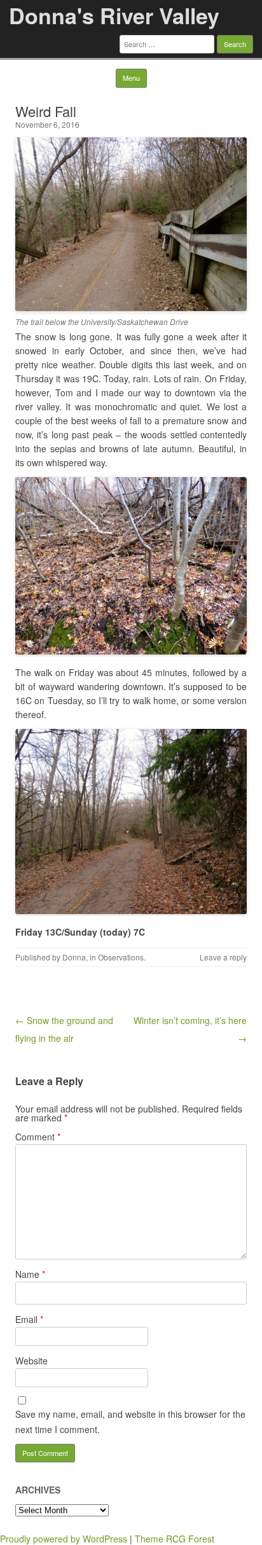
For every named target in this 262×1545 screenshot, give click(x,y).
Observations (121, 957)
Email (29, 1319)
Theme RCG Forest (174, 1538)
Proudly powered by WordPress (63, 1538)
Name (30, 1274)
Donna (74, 957)
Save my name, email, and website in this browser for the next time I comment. (130, 1422)
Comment (37, 1136)
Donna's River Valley (114, 15)
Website (31, 1360)
